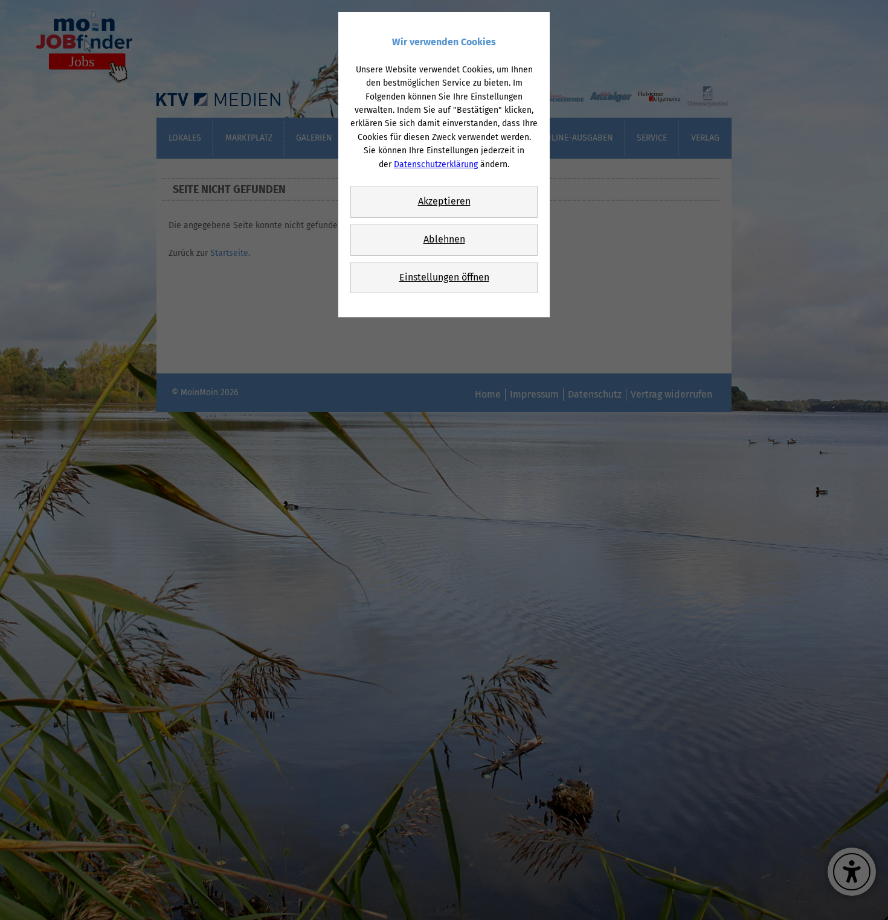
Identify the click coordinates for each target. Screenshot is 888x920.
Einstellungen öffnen (444, 277)
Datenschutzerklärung (436, 164)
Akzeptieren (444, 201)
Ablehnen (444, 239)
